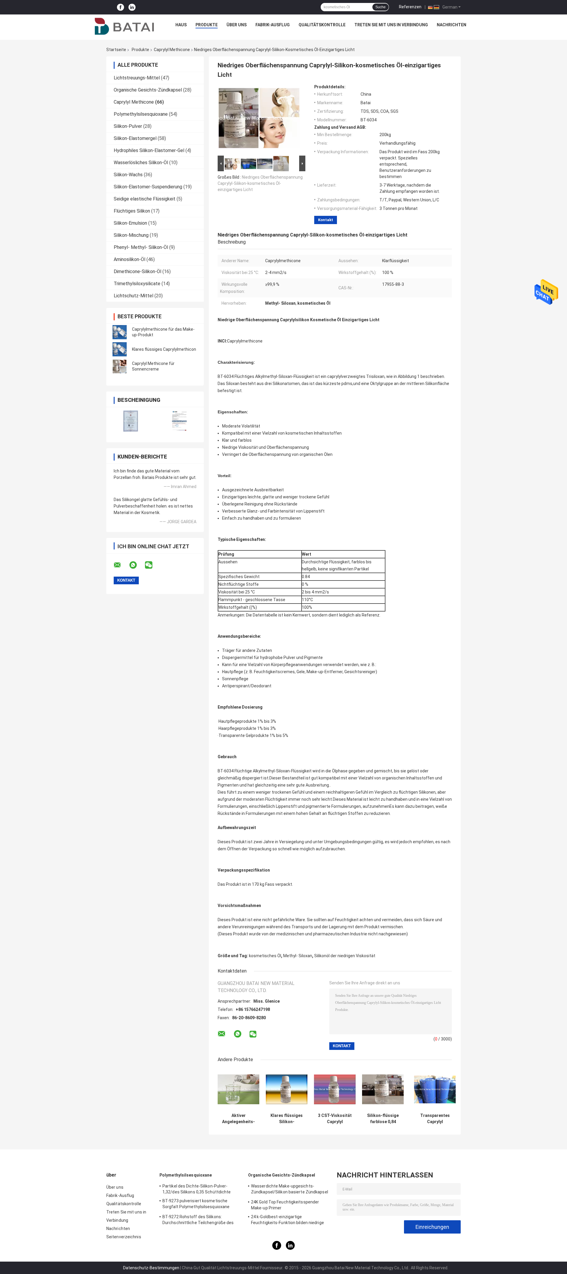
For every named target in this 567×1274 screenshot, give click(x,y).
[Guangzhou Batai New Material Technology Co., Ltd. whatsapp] (136, 565)
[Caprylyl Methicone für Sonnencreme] (120, 366)
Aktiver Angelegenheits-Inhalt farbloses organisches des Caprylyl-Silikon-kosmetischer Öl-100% (238, 1118)
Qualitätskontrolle (322, 24)
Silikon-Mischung (131, 235)
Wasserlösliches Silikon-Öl (141, 162)
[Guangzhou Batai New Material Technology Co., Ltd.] (124, 26)
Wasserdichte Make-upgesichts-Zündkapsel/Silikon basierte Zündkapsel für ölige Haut (289, 1190)
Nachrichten (451, 24)
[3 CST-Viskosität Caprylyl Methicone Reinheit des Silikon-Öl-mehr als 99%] (335, 1089)
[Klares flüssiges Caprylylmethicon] (120, 349)
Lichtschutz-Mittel (133, 295)
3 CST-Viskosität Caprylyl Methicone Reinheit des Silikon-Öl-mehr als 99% (335, 1118)
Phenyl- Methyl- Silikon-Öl (141, 247)
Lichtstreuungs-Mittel (137, 78)
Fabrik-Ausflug (272, 24)
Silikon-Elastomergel (135, 138)
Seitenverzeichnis (123, 1236)
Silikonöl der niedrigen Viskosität (344, 955)
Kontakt (325, 220)
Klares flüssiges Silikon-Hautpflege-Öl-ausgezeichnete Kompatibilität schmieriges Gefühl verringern (286, 1118)
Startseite (116, 49)
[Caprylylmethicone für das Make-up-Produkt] (120, 332)
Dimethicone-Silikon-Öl (137, 271)
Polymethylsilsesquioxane (141, 114)
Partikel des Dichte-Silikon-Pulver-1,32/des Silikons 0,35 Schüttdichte (196, 1189)
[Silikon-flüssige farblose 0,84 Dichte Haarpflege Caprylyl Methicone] (383, 1089)
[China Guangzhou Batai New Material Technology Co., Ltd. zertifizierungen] (130, 421)
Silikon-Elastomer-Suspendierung (148, 187)
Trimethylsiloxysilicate (137, 283)
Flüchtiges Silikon (132, 211)
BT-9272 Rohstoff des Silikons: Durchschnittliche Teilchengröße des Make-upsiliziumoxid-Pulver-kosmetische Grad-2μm (202, 1220)
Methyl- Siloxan (297, 955)
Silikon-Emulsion (130, 223)
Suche (380, 7)
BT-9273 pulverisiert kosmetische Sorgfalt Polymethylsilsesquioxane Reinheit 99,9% (195, 1204)
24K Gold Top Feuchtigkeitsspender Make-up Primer (285, 1205)
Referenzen (410, 6)
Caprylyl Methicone (172, 49)
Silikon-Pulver (128, 126)
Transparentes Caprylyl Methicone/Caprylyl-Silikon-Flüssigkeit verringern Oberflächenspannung (435, 1118)
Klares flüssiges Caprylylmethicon (164, 349)
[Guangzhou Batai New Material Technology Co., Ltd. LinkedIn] (132, 7)
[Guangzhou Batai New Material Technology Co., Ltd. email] (121, 565)
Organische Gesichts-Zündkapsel (148, 90)
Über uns (237, 24)
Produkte (206, 24)
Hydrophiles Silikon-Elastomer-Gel (149, 150)
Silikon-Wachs (128, 174)
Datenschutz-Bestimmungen (151, 1267)
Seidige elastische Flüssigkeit (144, 199)
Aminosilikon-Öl (129, 259)
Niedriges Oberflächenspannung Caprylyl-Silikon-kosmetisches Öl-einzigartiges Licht (260, 183)
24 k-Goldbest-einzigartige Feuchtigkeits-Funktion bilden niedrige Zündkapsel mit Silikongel (287, 1220)
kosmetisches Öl (265, 955)
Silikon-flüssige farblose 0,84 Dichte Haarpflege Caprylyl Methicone (383, 1118)
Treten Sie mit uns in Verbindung (391, 24)
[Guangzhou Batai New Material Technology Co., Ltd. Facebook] (120, 7)
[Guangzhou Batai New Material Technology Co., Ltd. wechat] (152, 565)
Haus (181, 24)
